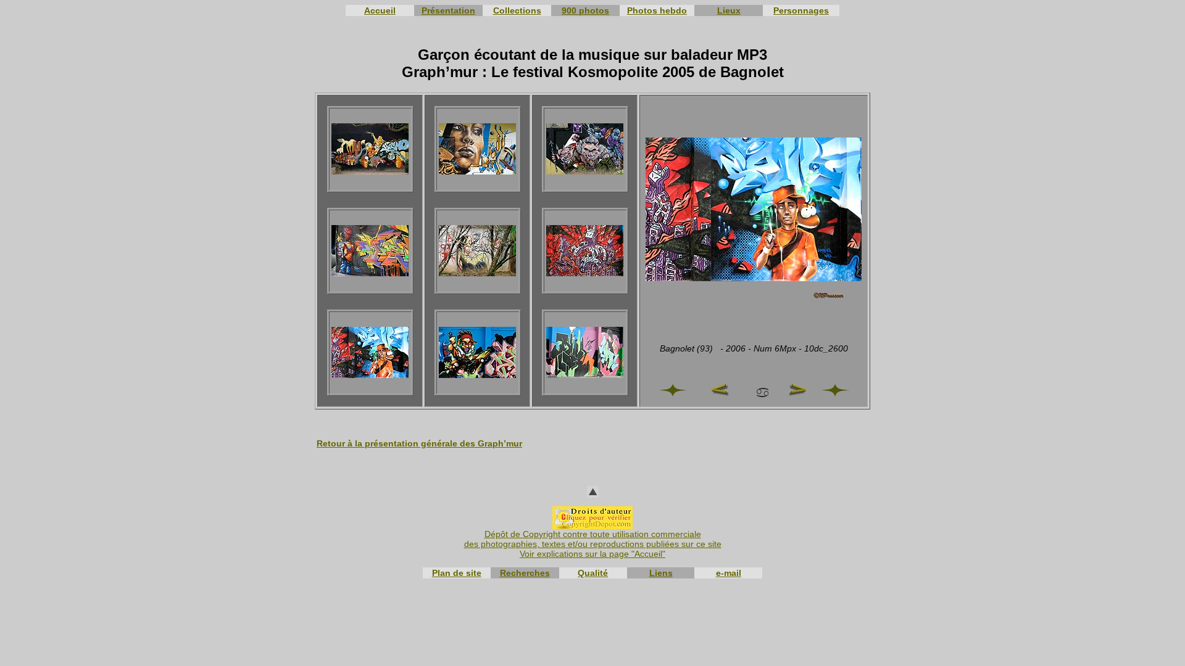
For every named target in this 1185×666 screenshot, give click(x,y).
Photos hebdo (657, 10)
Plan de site (456, 573)
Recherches (525, 573)
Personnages (801, 10)
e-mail (728, 573)
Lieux (729, 10)
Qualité (593, 573)
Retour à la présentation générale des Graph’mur (419, 443)
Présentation (448, 10)
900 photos (585, 10)
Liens (661, 573)
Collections (517, 10)
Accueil (380, 10)
